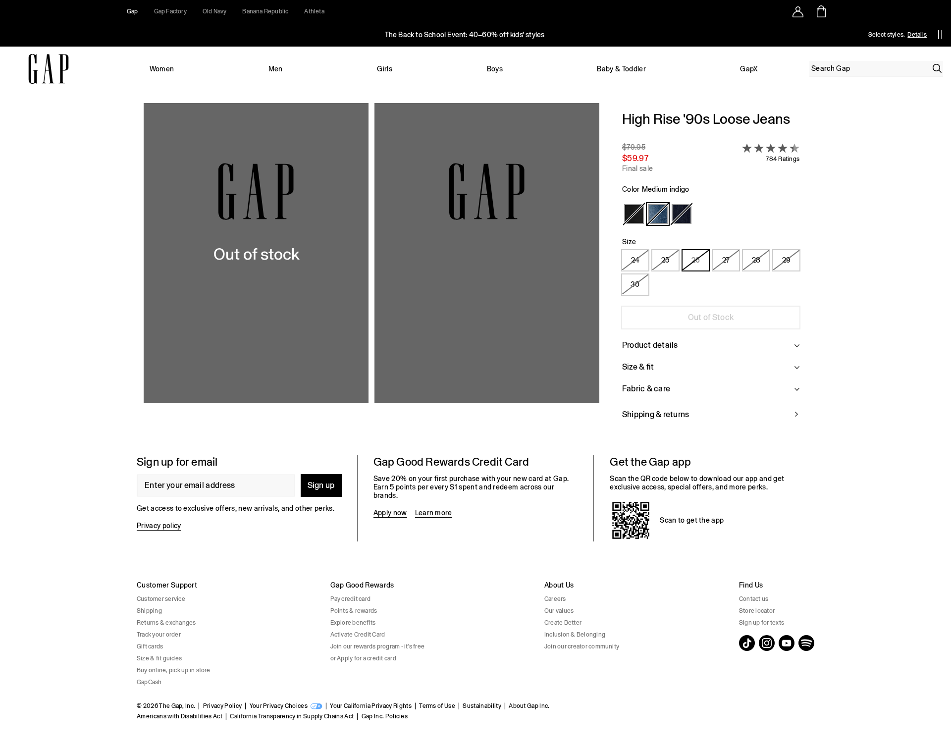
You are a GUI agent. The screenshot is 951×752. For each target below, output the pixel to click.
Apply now (390, 513)
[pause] (940, 35)
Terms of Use (437, 705)
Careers (555, 598)
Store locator (757, 610)
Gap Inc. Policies (385, 716)
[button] (371, 271)
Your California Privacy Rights (371, 705)
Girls (384, 69)
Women (162, 69)
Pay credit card (350, 598)
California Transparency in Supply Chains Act (292, 716)
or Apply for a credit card (363, 658)
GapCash (149, 682)
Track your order (159, 634)
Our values (559, 610)
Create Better (562, 622)
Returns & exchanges (166, 622)
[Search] (937, 68)
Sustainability (482, 705)
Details (917, 34)
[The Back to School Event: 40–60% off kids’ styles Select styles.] (464, 35)
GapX (749, 69)
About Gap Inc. (529, 705)
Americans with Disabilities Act (179, 716)
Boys (495, 69)
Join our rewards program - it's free (377, 646)
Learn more (433, 513)
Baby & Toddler (621, 69)
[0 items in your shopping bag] (820, 11)
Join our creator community (581, 646)
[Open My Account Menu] (798, 11)
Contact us (753, 598)
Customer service (161, 598)
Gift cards (150, 646)
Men (275, 69)
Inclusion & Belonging (574, 634)
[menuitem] (161, 69)
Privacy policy (159, 526)
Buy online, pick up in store (174, 670)
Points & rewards (353, 610)
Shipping (149, 610)
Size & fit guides (159, 658)
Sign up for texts (761, 622)
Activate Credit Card (357, 634)
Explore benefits (353, 622)
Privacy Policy (222, 705)
